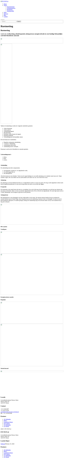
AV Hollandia (7, 419)
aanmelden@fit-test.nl (6, 412)
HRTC (5, 420)
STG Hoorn (7, 423)
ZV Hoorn (6, 426)
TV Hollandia (7, 425)
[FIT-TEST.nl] (4, 1)
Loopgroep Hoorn (8, 422)
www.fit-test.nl (15, 412)
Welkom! (3, 444)
